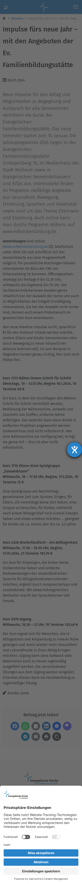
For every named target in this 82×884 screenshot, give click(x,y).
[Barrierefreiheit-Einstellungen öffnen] (74, 449)
